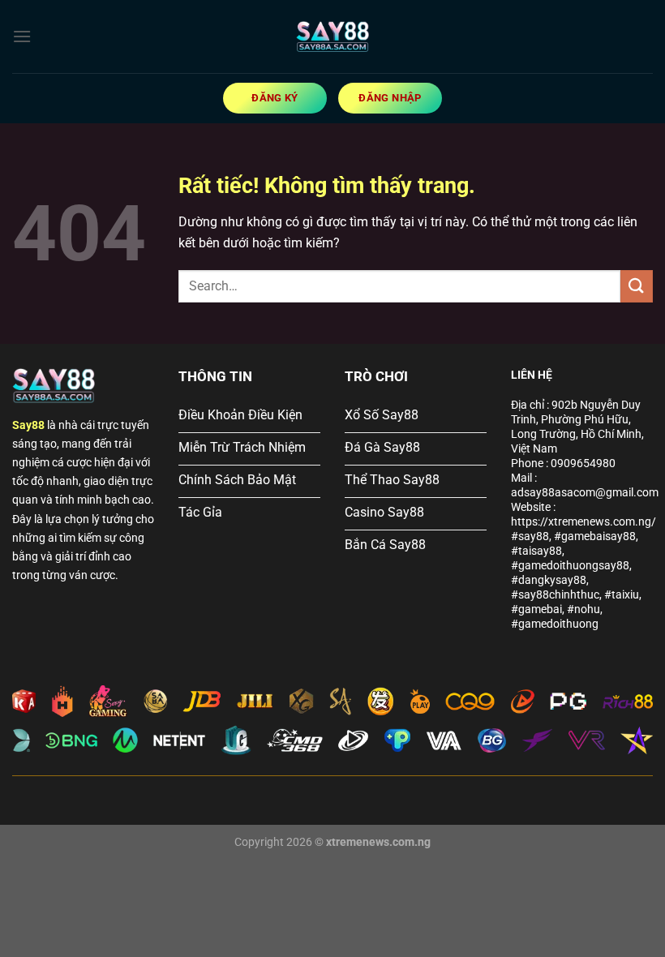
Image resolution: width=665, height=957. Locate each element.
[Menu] (22, 36)
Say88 (28, 425)
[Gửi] (636, 286)
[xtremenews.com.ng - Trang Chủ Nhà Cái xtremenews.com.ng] (332, 36)
